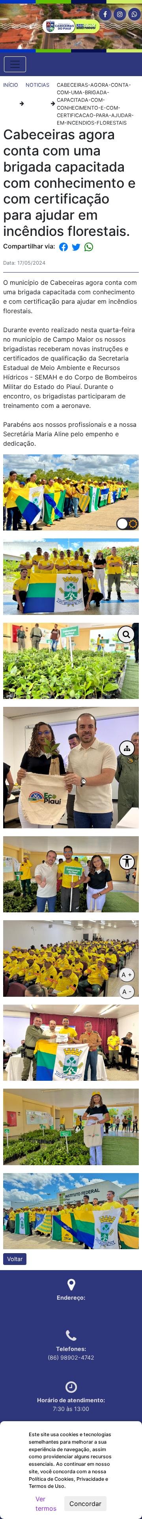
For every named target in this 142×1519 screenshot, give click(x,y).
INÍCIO (10, 85)
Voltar (14, 1259)
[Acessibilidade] (127, 862)
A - (126, 992)
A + (126, 975)
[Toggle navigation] (15, 64)
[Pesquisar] (126, 634)
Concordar (85, 1504)
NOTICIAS (37, 85)
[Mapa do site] (127, 749)
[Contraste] (127, 524)
